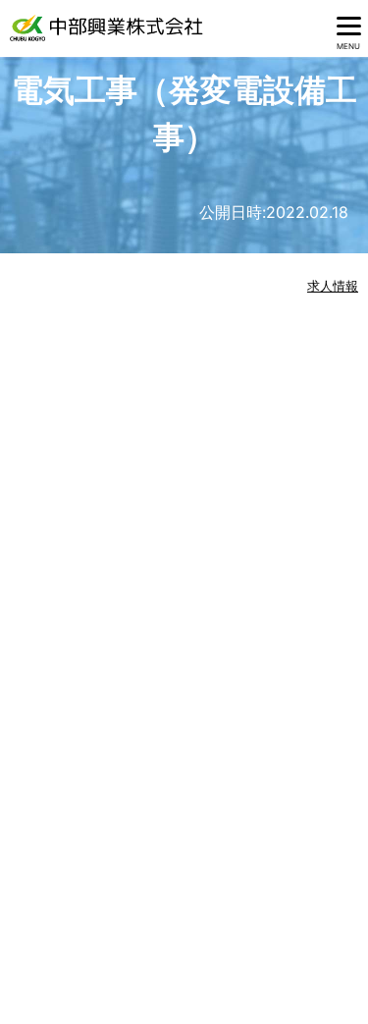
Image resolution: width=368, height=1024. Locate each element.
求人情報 (332, 286)
